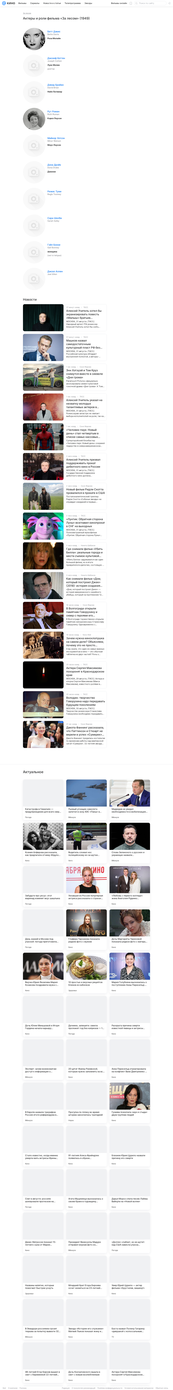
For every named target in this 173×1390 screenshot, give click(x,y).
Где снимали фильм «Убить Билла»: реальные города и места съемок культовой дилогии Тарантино (84, 552)
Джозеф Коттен (56, 58)
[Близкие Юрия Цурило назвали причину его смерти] (129, 1146)
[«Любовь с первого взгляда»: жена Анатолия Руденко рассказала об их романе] (129, 886)
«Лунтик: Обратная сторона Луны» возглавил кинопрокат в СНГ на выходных (85, 523)
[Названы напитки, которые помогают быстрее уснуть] (43, 1276)
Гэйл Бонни (53, 244)
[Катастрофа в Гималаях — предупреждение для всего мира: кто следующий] (43, 799)
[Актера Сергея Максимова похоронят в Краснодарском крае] (129, 1362)
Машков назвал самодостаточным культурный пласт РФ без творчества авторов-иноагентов (83, 344)
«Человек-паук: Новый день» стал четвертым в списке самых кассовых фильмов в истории (82, 433)
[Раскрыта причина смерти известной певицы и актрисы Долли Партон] (129, 1016)
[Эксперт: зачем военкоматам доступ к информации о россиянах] (43, 1059)
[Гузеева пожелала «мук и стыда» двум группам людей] (129, 1103)
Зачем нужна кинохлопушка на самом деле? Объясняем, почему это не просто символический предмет (85, 642)
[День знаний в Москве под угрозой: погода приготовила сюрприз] (43, 929)
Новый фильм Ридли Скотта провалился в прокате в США (85, 491)
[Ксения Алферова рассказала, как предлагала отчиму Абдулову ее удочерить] (43, 843)
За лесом (27, 13)
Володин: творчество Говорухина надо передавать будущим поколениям (85, 701)
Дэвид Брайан (55, 84)
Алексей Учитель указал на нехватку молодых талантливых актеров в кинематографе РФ (84, 403)
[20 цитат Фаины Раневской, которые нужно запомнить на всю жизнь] (86, 1059)
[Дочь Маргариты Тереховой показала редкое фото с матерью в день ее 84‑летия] (129, 929)
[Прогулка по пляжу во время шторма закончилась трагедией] (86, 1103)
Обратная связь (162, 1388)
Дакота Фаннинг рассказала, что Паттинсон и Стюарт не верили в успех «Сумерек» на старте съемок (85, 731)
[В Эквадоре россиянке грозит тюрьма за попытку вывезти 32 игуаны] (43, 1319)
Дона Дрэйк (54, 164)
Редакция (66, 1388)
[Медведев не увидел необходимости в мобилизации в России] (129, 799)
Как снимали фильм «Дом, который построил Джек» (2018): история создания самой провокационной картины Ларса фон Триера (84, 582)
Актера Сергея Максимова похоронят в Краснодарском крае (85, 671)
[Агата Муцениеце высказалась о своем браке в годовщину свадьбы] (86, 1189)
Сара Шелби (54, 218)
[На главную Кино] (10, 3)
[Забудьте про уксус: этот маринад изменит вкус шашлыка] (43, 886)
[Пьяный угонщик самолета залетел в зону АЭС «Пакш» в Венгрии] (86, 799)
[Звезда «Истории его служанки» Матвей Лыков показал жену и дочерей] (86, 1319)
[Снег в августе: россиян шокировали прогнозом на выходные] (43, 1189)
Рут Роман (53, 111)
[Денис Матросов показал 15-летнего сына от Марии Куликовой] (43, 1232)
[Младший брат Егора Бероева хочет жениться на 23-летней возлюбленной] (86, 1276)
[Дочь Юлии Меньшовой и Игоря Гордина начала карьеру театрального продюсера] (43, 1016)
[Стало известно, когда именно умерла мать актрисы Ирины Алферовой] (43, 1146)
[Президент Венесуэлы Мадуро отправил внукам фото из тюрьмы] (86, 1232)
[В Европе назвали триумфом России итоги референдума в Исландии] (43, 1103)
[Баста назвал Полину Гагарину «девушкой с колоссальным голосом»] (129, 1319)
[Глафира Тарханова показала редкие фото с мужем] (86, 929)
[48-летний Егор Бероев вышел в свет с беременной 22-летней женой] (43, 1362)
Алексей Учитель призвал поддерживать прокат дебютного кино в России (83, 463)
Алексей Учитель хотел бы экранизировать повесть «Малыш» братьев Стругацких (84, 314)
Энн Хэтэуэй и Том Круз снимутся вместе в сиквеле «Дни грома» (84, 374)
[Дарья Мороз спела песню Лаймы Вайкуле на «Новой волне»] (129, 1189)
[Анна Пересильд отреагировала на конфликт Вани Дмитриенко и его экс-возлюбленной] (129, 1059)
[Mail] (4, 3)
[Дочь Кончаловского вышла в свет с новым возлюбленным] (86, 1362)
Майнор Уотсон (56, 138)
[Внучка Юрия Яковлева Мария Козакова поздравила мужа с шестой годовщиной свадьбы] (43, 973)
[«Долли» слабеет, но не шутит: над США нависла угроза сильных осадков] (129, 1232)
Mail (4, 1388)
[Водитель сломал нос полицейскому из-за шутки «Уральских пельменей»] (86, 843)
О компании (12, 1388)
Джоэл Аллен (55, 271)
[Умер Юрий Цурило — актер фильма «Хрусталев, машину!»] (129, 1276)
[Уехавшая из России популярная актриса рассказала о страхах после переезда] (86, 886)
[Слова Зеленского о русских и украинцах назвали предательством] (129, 843)
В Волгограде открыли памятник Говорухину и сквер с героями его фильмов (81, 612)
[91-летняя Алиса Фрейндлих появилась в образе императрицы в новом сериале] (86, 1146)
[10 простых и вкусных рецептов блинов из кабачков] (86, 973)
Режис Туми (54, 191)
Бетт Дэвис (53, 31)
